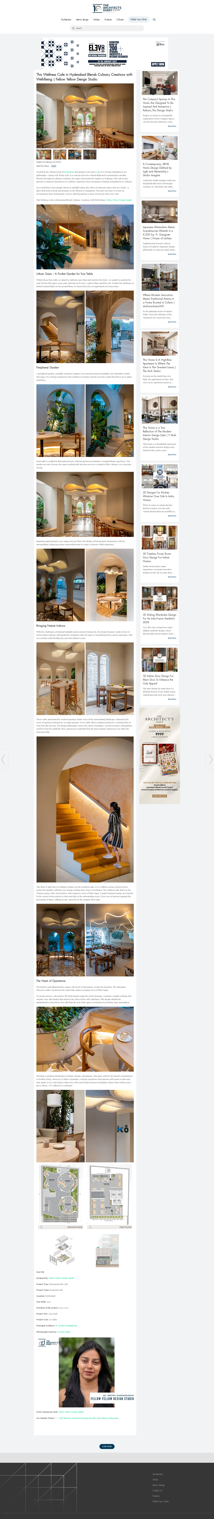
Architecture (66, 19)
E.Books (120, 19)
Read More (172, 126)
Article (155, 1479)
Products (108, 19)
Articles (96, 19)
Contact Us (157, 1490)
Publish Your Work (139, 19)
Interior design (82, 19)
